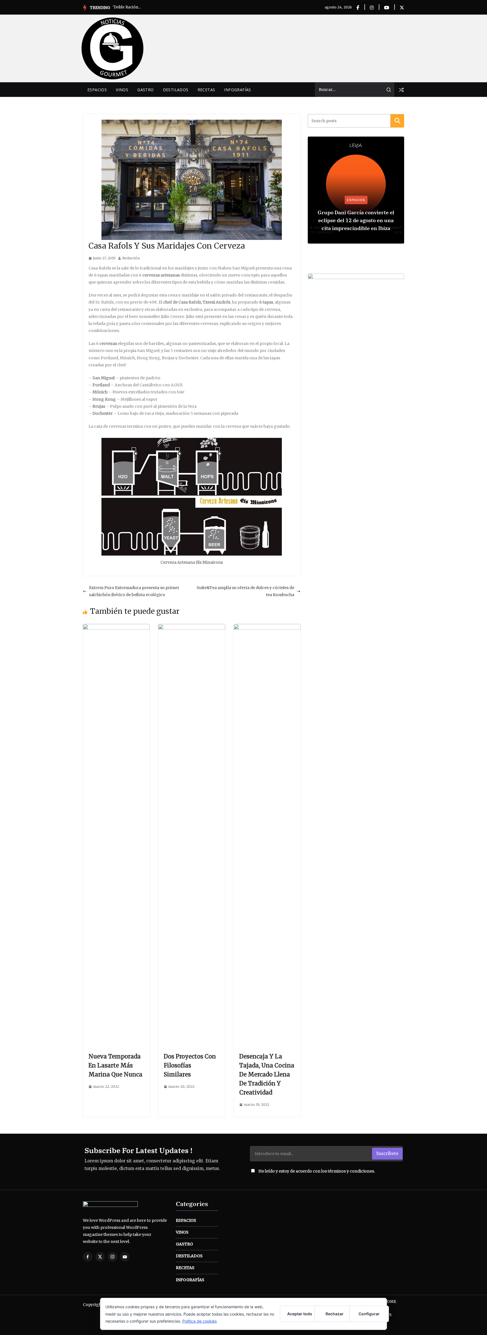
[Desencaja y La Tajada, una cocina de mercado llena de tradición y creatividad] (267, 627)
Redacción (131, 258)
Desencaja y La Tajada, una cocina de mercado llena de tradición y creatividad (266, 1074)
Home (390, 1301)
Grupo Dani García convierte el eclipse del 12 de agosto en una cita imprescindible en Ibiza (356, 220)
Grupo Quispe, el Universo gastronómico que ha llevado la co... (127, 7)
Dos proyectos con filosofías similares (190, 1065)
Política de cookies (199, 1321)
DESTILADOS (176, 89)
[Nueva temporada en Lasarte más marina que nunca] (116, 627)
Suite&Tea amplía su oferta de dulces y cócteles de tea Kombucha (245, 591)
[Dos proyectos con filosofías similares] (191, 627)
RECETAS (206, 89)
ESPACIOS (97, 89)
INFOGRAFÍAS (237, 89)
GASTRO (145, 89)
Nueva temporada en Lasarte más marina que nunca (115, 1065)
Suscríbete (387, 1153)
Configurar (369, 1313)
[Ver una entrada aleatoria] (401, 90)
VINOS (122, 89)
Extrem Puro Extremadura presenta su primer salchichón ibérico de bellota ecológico (134, 591)
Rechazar (335, 1313)
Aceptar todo (299, 1313)
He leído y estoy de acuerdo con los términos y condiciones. (316, 1171)
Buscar (397, 121)
